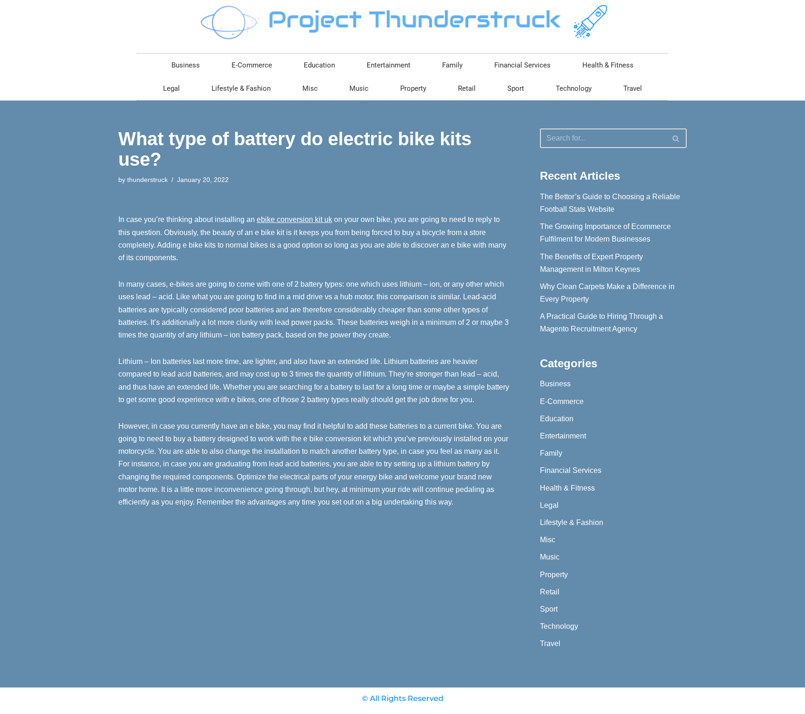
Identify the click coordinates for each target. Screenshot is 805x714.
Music (358, 88)
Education (319, 65)
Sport (515, 88)
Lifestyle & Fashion (241, 88)
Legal (171, 88)
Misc (310, 88)
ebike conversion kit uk (294, 219)
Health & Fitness (608, 65)
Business (185, 65)
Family (452, 65)
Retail (467, 88)
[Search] (676, 138)
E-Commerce (252, 65)
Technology (574, 88)
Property (413, 88)
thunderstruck (147, 179)
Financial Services (522, 65)
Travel (632, 88)
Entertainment (388, 65)
